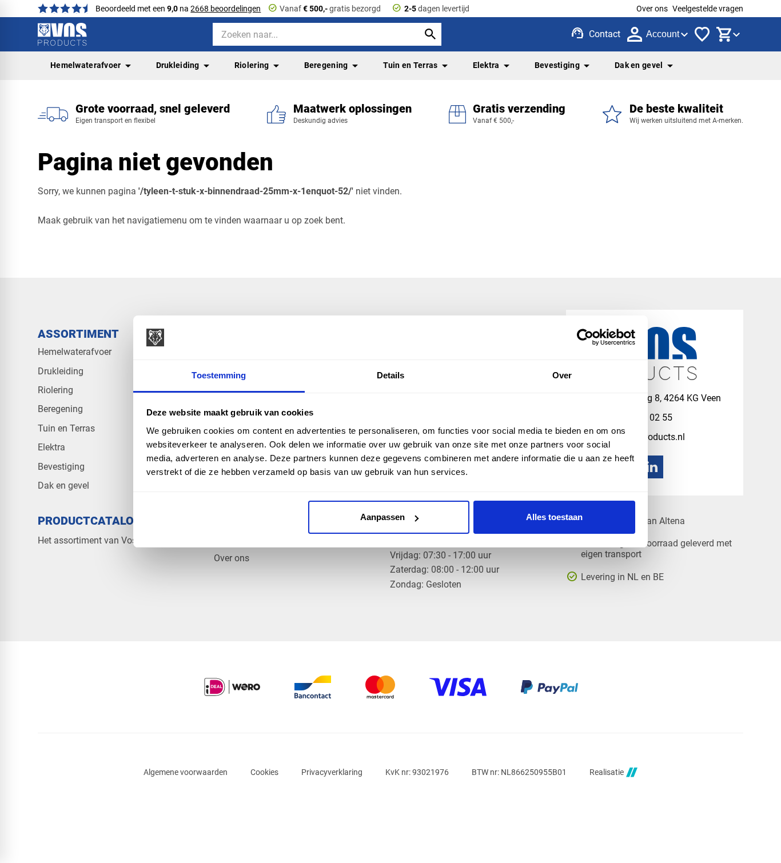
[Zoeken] (430, 34)
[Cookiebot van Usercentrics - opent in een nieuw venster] (585, 337)
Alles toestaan (554, 517)
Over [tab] (562, 375)
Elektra (486, 65)
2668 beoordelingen (225, 8)
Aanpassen (382, 517)
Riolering (251, 65)
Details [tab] (391, 375)
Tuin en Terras (410, 65)
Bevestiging (557, 65)
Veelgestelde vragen (707, 8)
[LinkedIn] (651, 467)
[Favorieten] (702, 34)
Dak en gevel (639, 65)
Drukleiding (178, 65)
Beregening (326, 65)
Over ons (652, 8)
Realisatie (606, 772)
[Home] (62, 34)
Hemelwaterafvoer (85, 65)
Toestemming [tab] (219, 375)
